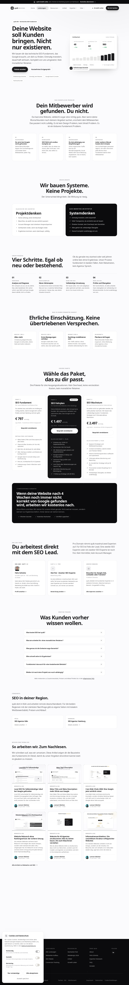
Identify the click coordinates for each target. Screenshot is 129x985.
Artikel (64, 8)
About (91, 952)
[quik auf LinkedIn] (113, 952)
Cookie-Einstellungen (111, 980)
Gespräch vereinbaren (29, 428)
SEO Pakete (49, 959)
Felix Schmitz (94, 955)
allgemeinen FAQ (88, 678)
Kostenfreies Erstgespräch (40, 69)
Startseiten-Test (73, 952)
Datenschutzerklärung (28, 946)
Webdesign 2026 (73, 955)
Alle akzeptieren (32, 973)
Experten (72, 8)
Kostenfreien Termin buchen (56, 923)
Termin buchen (112, 8)
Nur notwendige (13, 973)
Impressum (89, 980)
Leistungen (42, 8)
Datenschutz (99, 980)
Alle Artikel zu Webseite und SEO (23, 865)
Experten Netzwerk (96, 959)
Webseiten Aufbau (52, 955)
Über (81, 8)
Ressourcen (54, 8)
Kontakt (92, 966)
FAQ (91, 962)
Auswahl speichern (23, 978)
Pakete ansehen (20, 69)
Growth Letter (99, 8)
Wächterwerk (72, 980)
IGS (65, 980)
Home (33, 8)
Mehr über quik (77, 923)
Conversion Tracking (52, 962)
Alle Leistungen (51, 952)
